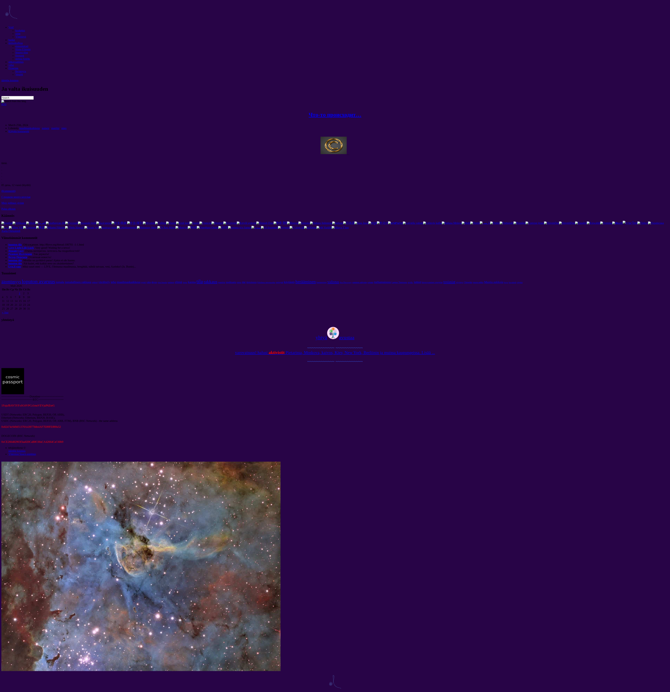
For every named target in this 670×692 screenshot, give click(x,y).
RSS (3, 104)
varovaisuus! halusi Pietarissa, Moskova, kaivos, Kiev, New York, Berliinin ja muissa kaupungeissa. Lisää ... (335, 352)
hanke (11, 39)
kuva (506, 282)
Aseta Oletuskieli (10, 231)
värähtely (104, 282)
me (244, 282)
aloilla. (410, 282)
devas (154, 282)
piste (17, 33)
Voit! (11, 27)
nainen (45, 128)
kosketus (20, 30)
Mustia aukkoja (493, 282)
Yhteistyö (20, 36)
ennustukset (21, 46)
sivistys (459, 282)
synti (143, 282)
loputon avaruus (38, 281)
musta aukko (478, 282)
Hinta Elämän (23, 49)
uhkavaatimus (16, 61)
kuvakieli (512, 282)
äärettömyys (11, 281)
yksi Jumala (162, 282)
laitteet (417, 282)
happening (322, 282)
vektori (95, 282)
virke (11, 65)
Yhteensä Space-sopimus (22, 454)
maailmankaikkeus (29, 128)
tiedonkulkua (15, 43)
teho (113, 282)
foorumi (19, 55)
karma (192, 282)
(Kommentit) (8, 191)
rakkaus (210, 281)
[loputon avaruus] (11, 21)
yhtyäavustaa (335, 337)
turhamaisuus (382, 282)
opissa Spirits (22, 58)
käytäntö (289, 282)
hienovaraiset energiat (432, 282)
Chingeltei (468, 282)
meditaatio (231, 282)
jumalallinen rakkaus (78, 282)
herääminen (305, 281)
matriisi (55, 128)
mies (63, 128)
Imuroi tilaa (21, 52)
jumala (60, 282)
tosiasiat (449, 282)
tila (199, 281)
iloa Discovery (346, 282)
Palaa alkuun (8, 208)
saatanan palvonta (359, 282)
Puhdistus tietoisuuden (266, 282)
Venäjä (19, 74)
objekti (520, 282)
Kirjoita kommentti (18, 131)
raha (149, 282)
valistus (333, 282)
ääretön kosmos (9, 80)
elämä (178, 282)
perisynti (279, 282)
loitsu (185, 282)
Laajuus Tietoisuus (399, 282)
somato (370, 282)
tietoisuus (251, 282)
